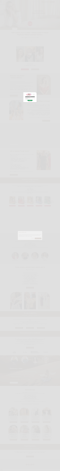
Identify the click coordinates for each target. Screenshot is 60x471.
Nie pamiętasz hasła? (30, 101)
